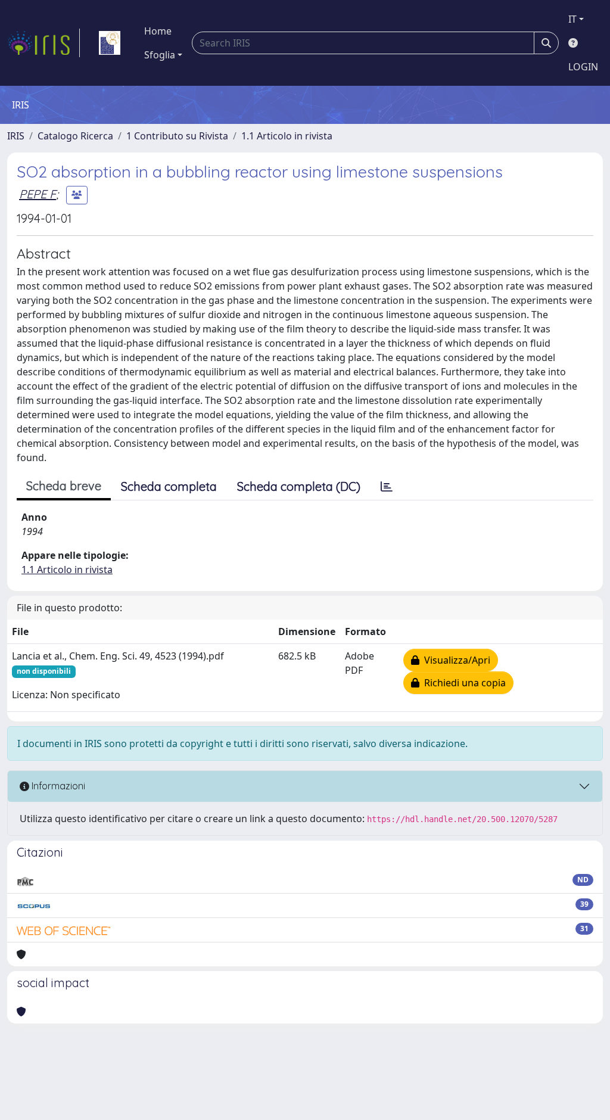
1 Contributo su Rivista (177, 135)
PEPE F (37, 193)
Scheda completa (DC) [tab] (298, 486)
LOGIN (583, 66)
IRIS (15, 135)
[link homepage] (43, 43)
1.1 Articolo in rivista (286, 135)
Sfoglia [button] (159, 54)
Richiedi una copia (462, 682)
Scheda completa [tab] (169, 486)
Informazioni (57, 786)
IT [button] (572, 19)
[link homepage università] (109, 43)
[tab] (387, 486)
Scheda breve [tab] (63, 485)
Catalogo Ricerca (75, 135)
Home (158, 31)
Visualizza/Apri (454, 660)
